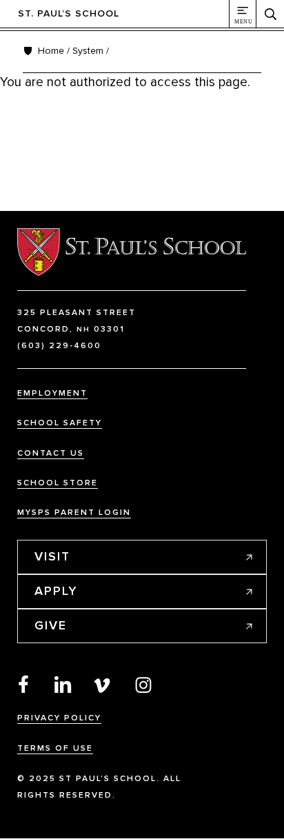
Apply (56, 590)
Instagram (143, 684)
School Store (57, 483)
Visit (52, 556)
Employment (52, 393)
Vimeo (103, 684)
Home (51, 51)
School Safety (59, 423)
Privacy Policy (59, 718)
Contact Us (50, 453)
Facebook (23, 684)
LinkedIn (63, 684)
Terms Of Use (55, 748)
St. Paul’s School (68, 13)
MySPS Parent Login (74, 512)
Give (50, 625)
